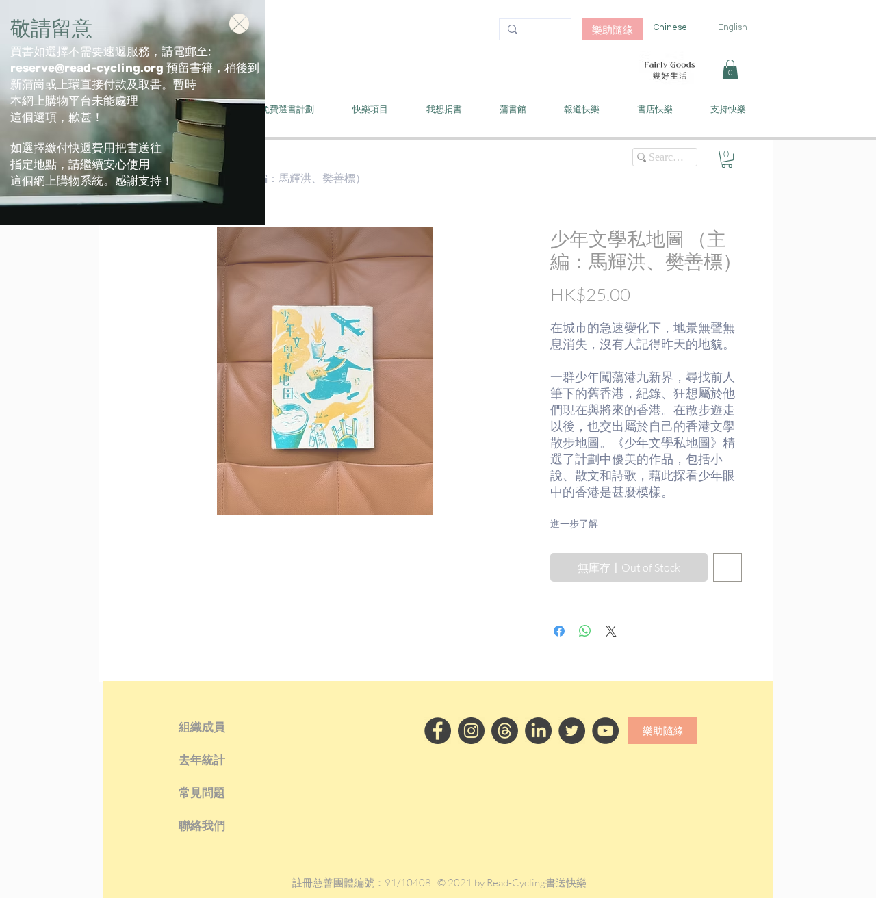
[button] (239, 24)
